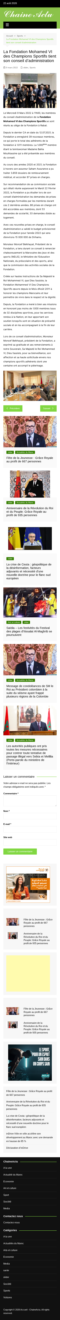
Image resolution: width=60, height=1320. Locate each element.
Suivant (46, 408)
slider (25, 67)
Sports (33, 67)
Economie (8, 1181)
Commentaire (10, 793)
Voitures (7, 1297)
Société (7, 1201)
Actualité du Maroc (13, 1174)
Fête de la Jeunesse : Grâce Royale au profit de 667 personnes (38, 922)
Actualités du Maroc (25, 452)
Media (6, 1208)
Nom (6, 811)
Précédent (15, 408)
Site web (7, 837)
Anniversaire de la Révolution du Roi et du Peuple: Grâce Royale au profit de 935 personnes (29, 512)
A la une (7, 1168)
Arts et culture (14, 622)
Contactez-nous (11, 1222)
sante (6, 1270)
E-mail (7, 824)
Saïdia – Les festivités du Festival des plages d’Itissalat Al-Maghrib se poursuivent (29, 631)
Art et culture (9, 1188)
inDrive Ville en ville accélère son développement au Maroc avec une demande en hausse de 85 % (29, 1137)
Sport (6, 1195)
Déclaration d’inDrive (17, 1148)
